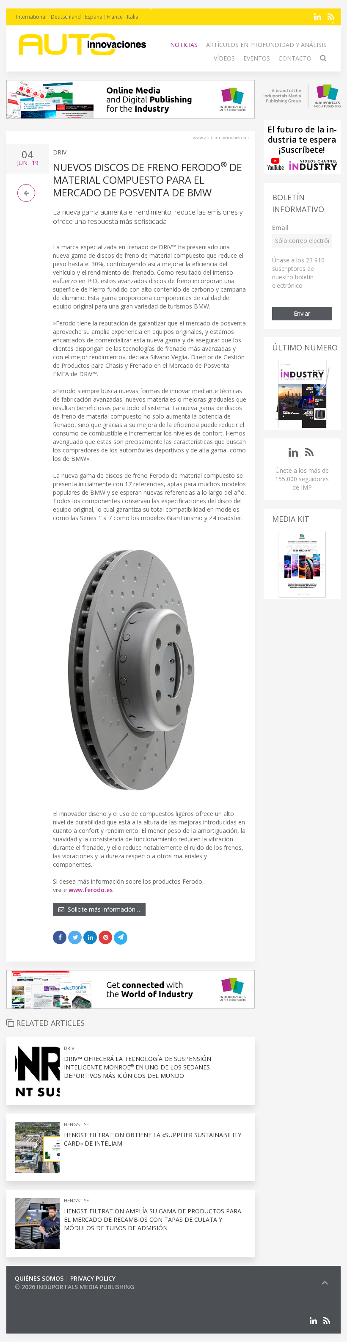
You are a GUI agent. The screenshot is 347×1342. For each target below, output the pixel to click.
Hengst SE (76, 1124)
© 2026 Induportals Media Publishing (74, 1287)
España (93, 16)
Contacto (294, 58)
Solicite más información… (102, 909)
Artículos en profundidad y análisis (266, 45)
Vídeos (224, 58)
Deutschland (66, 16)
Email (280, 227)
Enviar (302, 313)
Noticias (184, 45)
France (115, 16)
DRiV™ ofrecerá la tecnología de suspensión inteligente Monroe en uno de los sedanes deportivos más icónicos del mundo (137, 1067)
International (31, 16)
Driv (59, 152)
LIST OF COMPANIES (43, 1295)
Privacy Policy (93, 1278)
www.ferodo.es (91, 890)
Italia (132, 16)
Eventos (256, 58)
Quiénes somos (39, 1278)
